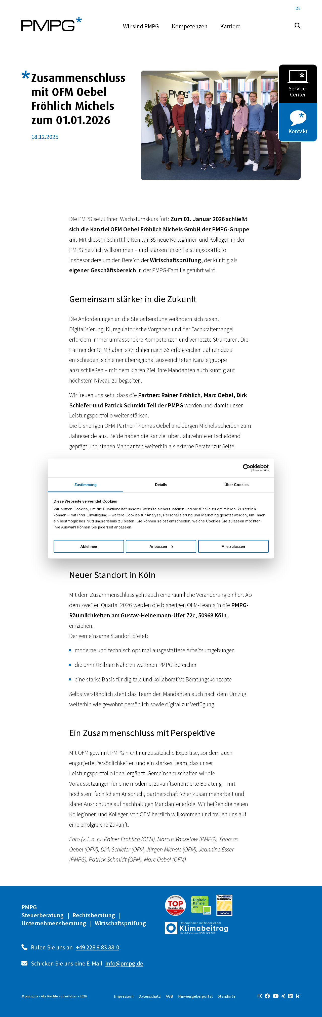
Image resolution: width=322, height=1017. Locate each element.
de (298, 8)
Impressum (124, 996)
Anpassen (158, 546)
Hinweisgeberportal (195, 996)
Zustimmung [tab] (85, 484)
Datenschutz (150, 996)
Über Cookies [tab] (236, 484)
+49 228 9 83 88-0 (97, 947)
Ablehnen (88, 546)
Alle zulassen (233, 546)
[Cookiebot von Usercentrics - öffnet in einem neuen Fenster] (247, 468)
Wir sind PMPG (141, 26)
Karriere (230, 26)
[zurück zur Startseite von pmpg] (51, 24)
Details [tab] (161, 484)
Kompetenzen (190, 26)
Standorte (226, 996)
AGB (169, 996)
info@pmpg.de (124, 963)
